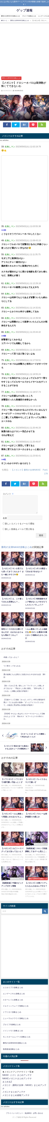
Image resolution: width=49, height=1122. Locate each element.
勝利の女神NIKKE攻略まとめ (10, 16)
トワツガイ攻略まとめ (12, 1012)
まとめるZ (7, 1082)
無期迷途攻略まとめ (11, 1049)
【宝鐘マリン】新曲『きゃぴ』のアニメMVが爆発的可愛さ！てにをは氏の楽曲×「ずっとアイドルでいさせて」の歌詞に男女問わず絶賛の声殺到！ (24, 702)
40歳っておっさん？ (11, 657)
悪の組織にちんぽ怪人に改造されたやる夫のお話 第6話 (24, 676)
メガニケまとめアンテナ (13, 1092)
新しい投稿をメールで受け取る (19, 529)
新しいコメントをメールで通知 (19, 524)
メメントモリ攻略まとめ (13, 1031)
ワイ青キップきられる (12, 666)
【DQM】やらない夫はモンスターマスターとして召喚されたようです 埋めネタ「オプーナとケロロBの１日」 (24, 716)
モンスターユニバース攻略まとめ (16, 1037)
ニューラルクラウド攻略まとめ (15, 1018)
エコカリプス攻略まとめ (13, 987)
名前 (5, 518)
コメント (8, 494)
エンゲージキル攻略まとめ (14, 994)
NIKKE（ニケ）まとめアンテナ (17, 1075)
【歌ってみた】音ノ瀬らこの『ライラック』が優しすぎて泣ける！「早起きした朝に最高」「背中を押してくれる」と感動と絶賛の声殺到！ (24, 688)
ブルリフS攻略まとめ (29, 16)
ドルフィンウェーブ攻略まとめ (15, 1006)
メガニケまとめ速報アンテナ (16, 1095)
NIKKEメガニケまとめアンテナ (17, 1078)
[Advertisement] (24, 49)
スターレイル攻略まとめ (13, 1000)
